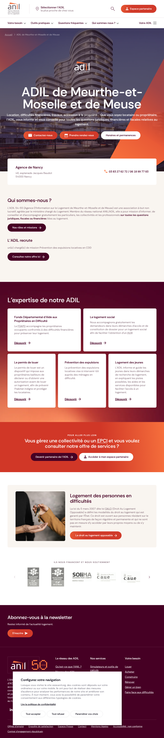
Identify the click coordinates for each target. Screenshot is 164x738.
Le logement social (102, 317)
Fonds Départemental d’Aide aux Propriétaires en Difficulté (35, 319)
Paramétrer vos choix (86, 714)
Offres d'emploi (16, 726)
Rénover (130, 682)
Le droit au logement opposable (94, 535)
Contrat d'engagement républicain (25, 731)
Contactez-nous (43, 135)
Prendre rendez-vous (81, 135)
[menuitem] (16, 23)
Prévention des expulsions (82, 362)
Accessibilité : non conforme (127, 726)
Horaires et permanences (121, 135)
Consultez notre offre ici (26, 256)
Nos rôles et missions (24, 227)
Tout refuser (58, 714)
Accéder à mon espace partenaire (108, 457)
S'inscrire (17, 633)
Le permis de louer (26, 362)
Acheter (129, 671)
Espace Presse (65, 726)
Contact (82, 726)
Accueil (8, 34)
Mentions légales (99, 726)
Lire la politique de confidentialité (38, 704)
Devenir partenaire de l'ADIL (52, 457)
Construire (131, 677)
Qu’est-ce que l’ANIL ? (68, 666)
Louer (128, 666)
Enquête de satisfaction (41, 726)
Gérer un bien (133, 687)
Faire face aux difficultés (139, 692)
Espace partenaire (141, 8)
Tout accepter (33, 714)
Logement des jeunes (129, 362)
